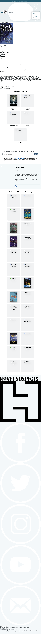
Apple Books (8, 69)
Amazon (2, 69)
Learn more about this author (20, 182)
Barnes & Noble (15, 69)
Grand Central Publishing (5, 52)
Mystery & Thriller (3, 84)
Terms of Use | (8, 629)
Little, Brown (20, 627)
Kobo (33, 69)
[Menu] (2, 12)
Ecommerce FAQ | (3, 629)
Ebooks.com (28, 69)
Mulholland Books (26, 627)
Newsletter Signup (3, 626)
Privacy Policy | (12, 629)
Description (2, 71)
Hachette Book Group (4, 627)
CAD (36, 16)
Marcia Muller (3, 45)
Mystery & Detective (7, 86)
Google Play (22, 69)
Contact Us (16, 629)
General (13, 86)
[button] (20, 44)
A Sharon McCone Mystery (5, 88)
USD (36, 15)
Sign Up (36, 154)
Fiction (1, 86)
